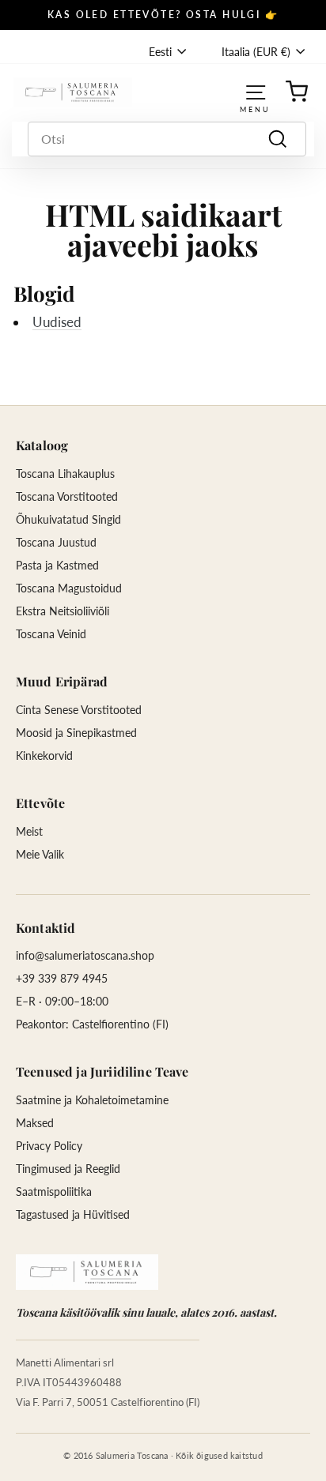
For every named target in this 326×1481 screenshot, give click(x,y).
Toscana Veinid (51, 634)
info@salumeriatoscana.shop (85, 955)
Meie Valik (40, 854)
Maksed (35, 1123)
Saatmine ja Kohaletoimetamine (92, 1100)
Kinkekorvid (44, 755)
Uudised (57, 322)
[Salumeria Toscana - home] (87, 1272)
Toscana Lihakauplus (65, 473)
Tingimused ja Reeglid (68, 1168)
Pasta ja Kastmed (57, 565)
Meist (29, 831)
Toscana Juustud (56, 542)
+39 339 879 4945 (62, 978)
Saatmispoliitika (54, 1191)
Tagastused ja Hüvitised (73, 1214)
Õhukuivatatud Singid (68, 519)
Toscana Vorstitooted (67, 496)
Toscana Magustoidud (69, 588)
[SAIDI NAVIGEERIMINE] (255, 92)
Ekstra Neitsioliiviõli (62, 611)
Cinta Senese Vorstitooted (79, 709)
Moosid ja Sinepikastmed (76, 732)
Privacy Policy (49, 1145)
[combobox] (167, 139)
